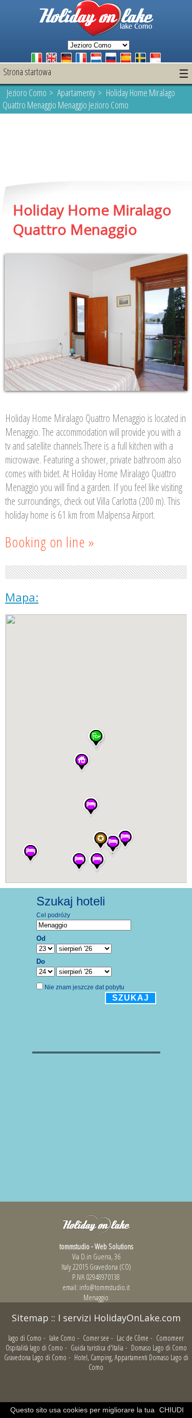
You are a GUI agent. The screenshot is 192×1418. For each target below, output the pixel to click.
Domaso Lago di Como (159, 1348)
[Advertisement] (96, 148)
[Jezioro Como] (96, 33)
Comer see (96, 1338)
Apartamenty (76, 92)
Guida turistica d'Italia (97, 1348)
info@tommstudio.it (104, 1287)
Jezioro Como (27, 92)
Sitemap (30, 1318)
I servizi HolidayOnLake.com (119, 1318)
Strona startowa (27, 71)
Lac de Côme (132, 1338)
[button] (30, 853)
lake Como (62, 1338)
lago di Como (24, 1338)
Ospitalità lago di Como (34, 1348)
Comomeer (170, 1338)
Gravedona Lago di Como (35, 1357)
